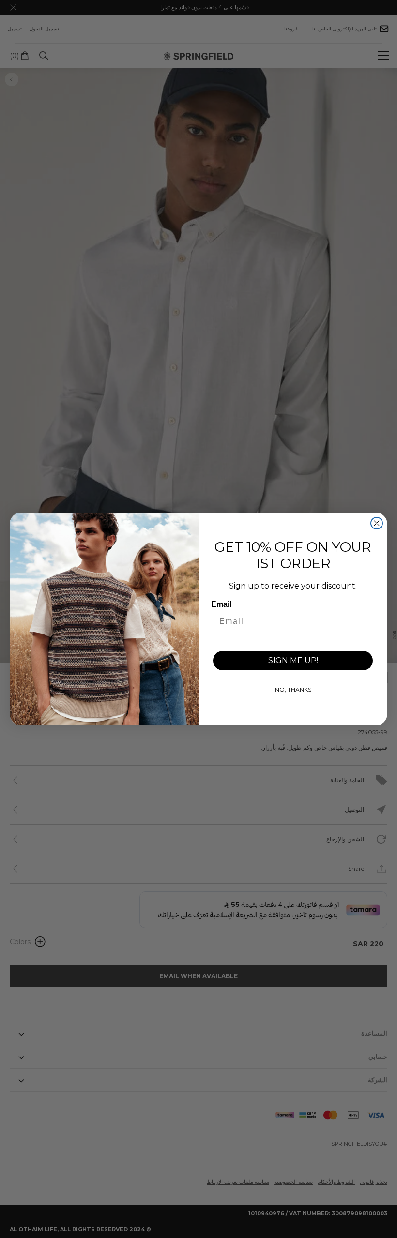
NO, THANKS (293, 689)
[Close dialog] (376, 523)
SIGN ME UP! (293, 660)
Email (221, 604)
